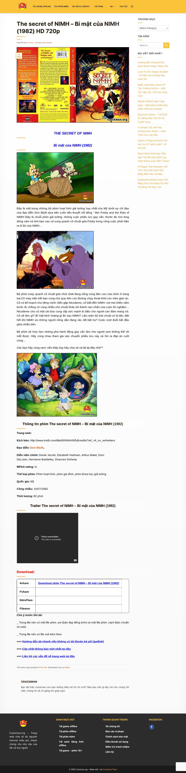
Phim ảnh (43, 667)
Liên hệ (109, 751)
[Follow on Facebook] (151, 727)
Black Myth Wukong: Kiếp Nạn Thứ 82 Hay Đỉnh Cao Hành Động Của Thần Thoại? (153, 157)
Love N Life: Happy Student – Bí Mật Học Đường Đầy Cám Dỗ (153, 75)
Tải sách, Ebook (80, 6)
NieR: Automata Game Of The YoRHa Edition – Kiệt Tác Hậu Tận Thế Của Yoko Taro (153, 90)
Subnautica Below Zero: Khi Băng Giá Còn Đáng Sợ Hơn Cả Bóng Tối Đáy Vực (153, 183)
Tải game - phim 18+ (70, 750)
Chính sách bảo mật (116, 736)
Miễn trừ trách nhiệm (117, 746)
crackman (47, 43)
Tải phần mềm (61, 6)
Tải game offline (42, 6)
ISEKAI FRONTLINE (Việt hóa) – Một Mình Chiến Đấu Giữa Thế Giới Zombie (153, 105)
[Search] (132, 6)
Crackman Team (110, 769)
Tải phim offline (67, 731)
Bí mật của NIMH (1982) (73, 145)
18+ (111, 6)
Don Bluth (37, 447)
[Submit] (166, 45)
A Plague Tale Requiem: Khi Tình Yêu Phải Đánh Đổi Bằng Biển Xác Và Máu (153, 170)
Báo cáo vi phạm (114, 731)
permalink (65, 667)
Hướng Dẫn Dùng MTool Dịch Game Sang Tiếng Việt (153, 64)
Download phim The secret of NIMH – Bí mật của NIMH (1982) (78, 583)
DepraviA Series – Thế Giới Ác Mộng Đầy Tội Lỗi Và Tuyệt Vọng (152, 118)
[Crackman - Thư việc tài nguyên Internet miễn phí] (22, 6)
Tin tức (123, 6)
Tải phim (98, 6)
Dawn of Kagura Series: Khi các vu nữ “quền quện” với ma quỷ (153, 144)
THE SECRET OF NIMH (73, 133)
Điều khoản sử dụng (116, 741)
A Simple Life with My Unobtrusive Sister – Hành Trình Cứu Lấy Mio (152, 131)
